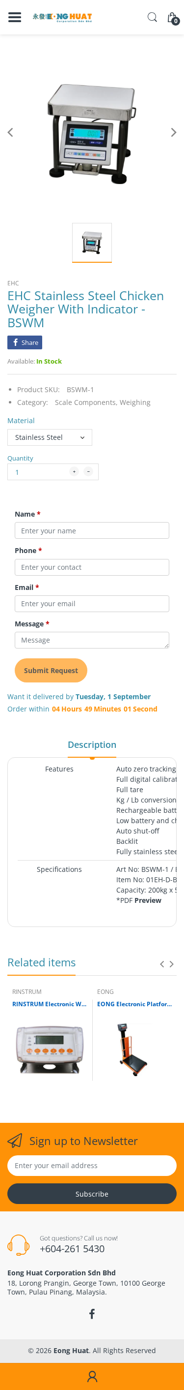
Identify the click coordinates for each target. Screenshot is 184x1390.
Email (27, 587)
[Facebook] (92, 1314)
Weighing (135, 402)
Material (21, 420)
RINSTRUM (27, 992)
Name (28, 514)
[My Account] (92, 1376)
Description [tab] (92, 744)
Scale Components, (86, 402)
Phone (28, 550)
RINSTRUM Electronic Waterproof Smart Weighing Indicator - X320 (49, 1004)
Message (32, 623)
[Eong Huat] (62, 17)
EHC (13, 283)
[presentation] (162, 964)
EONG (105, 992)
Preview (147, 900)
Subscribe (92, 1194)
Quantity (20, 458)
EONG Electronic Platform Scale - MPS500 (134, 1004)
